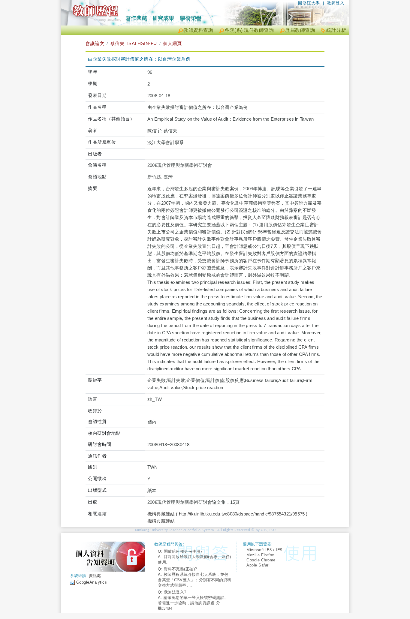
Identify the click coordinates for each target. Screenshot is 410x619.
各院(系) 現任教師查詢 (249, 30)
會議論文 (95, 43)
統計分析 (336, 30)
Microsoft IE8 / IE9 (264, 550)
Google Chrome (261, 560)
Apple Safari (258, 565)
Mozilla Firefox (260, 555)
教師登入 (335, 3)
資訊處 (95, 575)
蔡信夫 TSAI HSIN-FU (133, 43)
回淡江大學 (309, 3)
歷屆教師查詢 (300, 30)
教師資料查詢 (198, 30)
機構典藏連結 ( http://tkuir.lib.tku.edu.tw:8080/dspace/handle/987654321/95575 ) (227, 513)
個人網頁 (172, 43)
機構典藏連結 (161, 521)
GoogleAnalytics (91, 582)
